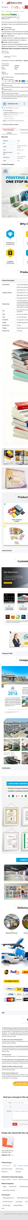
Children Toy (5, 1171)
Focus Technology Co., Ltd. (19, 1213)
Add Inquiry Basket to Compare (10, 124)
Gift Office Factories (7, 1201)
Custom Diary (19, 1201)
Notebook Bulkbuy (18, 1205)
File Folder (22, 11)
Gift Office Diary (6, 1205)
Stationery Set (12, 1186)
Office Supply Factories (8, 1198)
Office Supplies (9, 11)
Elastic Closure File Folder (9, 1190)
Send (15, 1124)
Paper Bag (18, 1171)
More (3, 1208)
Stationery (16, 11)
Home (3, 11)
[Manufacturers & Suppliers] (14, 2)
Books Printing (19, 1169)
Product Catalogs (23, 1165)
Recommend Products (7, 1169)
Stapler (4, 1186)
